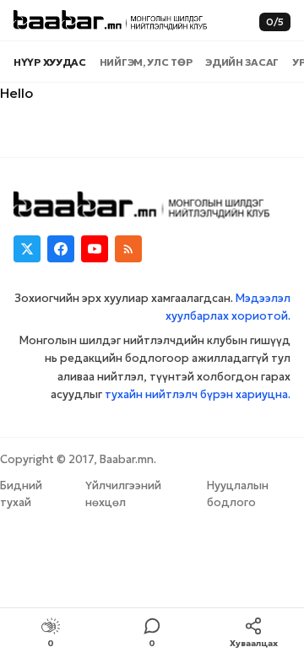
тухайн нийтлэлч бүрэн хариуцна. (197, 394)
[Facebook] (60, 248)
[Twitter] (27, 248)
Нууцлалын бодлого (238, 494)
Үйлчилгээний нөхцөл (123, 494)
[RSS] (128, 248)
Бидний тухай (21, 494)
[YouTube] (94, 248)
